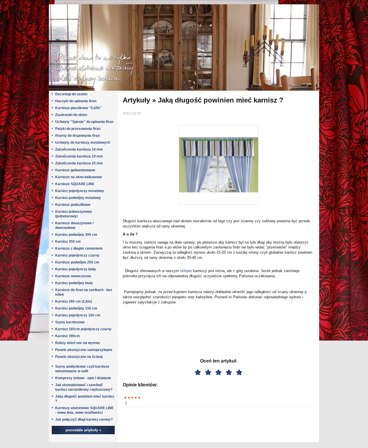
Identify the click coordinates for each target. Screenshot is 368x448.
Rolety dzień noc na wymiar (77, 343)
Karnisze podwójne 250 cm (77, 262)
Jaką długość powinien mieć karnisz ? (84, 398)
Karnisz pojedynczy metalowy (79, 191)
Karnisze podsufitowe (73, 205)
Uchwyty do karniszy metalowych (82, 143)
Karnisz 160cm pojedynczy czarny (83, 329)
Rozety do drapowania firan (77, 136)
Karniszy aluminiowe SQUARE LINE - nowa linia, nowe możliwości (84, 410)
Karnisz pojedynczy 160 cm (77, 315)
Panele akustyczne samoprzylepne (83, 350)
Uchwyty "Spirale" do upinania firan (84, 122)
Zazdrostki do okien (71, 115)
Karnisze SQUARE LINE (74, 184)
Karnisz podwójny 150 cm (76, 308)
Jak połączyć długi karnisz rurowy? (84, 419)
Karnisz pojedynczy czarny (77, 255)
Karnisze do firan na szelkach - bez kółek (83, 292)
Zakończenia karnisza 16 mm (79, 149)
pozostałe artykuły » (83, 430)
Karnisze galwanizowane (75, 170)
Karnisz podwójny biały (74, 283)
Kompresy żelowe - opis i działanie (83, 378)
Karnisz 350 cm (68, 242)
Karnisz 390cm (67, 336)
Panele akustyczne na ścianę (79, 357)
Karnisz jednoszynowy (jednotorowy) (73, 214)
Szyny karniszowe (70, 322)
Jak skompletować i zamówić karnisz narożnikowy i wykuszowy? (83, 387)
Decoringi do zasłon (71, 94)
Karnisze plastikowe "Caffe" (78, 108)
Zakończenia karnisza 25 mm (79, 163)
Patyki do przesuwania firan (77, 129)
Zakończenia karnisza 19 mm (79, 156)
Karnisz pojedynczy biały (75, 269)
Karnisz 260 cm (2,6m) (73, 301)
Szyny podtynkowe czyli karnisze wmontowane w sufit (82, 369)
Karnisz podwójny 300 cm (76, 235)
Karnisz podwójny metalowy (78, 198)
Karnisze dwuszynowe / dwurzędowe (74, 225)
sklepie (186, 271)
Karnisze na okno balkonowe (78, 177)
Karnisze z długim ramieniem (79, 248)
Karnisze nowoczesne (73, 276)
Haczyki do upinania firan (75, 101)
